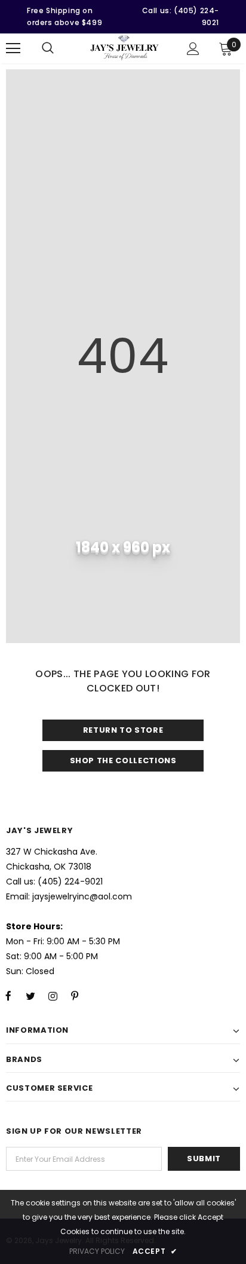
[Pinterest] (74, 995)
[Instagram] (52, 995)
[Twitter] (30, 995)
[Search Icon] (48, 48)
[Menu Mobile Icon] (13, 48)
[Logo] (124, 47)
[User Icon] (193, 48)
